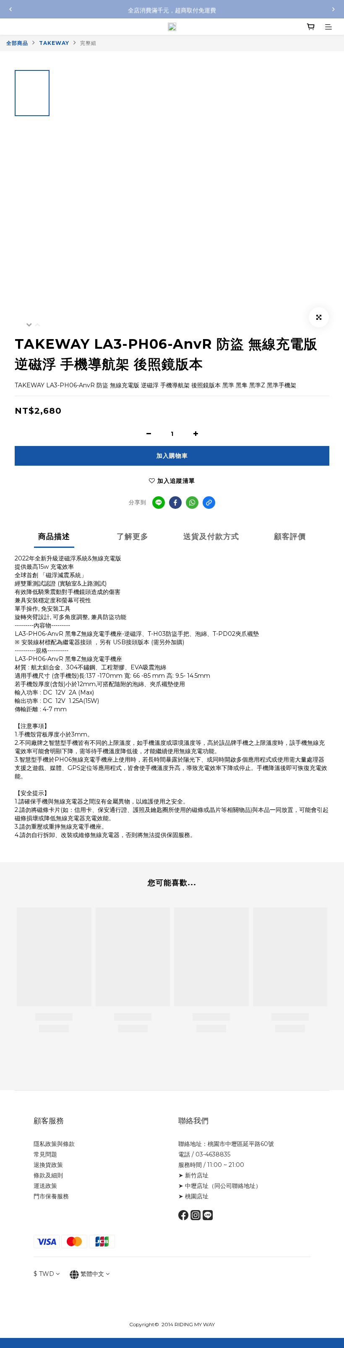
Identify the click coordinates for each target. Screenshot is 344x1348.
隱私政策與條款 (54, 1144)
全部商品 (17, 43)
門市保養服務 (51, 1196)
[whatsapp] (192, 502)
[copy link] (209, 502)
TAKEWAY (54, 43)
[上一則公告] (10, 9)
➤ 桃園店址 (193, 1196)
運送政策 (45, 1186)
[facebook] (175, 502)
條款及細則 (48, 1175)
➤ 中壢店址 (193, 1186)
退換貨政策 (48, 1165)
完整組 (88, 43)
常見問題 (45, 1154)
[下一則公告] (333, 9)
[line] (158, 502)
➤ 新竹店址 (193, 1175)
